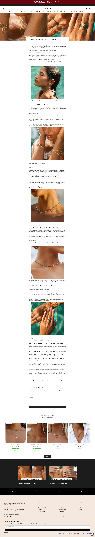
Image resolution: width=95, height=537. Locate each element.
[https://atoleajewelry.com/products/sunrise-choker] (47, 262)
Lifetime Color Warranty (42, 507)
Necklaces (37, 11)
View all (47, 456)
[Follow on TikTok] (12, 516)
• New (30, 11)
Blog (38, 514)
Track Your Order (61, 505)
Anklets (70, 11)
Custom (20, 11)
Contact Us (60, 504)
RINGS (43, 11)
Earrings (55, 11)
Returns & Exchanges (62, 509)
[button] (92, 534)
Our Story (39, 502)
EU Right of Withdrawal (62, 516)
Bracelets (62, 11)
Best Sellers (12, 11)
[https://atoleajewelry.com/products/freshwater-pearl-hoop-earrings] (47, 82)
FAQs (59, 502)
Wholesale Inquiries (41, 511)
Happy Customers (41, 505)
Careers (39, 513)
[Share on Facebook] (33, 380)
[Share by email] (61, 380)
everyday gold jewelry (41, 50)
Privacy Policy (49, 390)
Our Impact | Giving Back (42, 504)
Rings (80, 504)
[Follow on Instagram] (4, 516)
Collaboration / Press (41, 509)
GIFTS (75, 11)
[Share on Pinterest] (52, 380)
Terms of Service (56, 390)
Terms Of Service (61, 511)
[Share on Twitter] (42, 380)
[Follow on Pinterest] (7, 516)
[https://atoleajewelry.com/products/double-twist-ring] (47, 318)
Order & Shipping (61, 507)
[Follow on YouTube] (10, 516)
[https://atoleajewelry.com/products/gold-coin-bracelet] (47, 143)
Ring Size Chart (61, 514)
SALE (25, 11)
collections (82, 11)
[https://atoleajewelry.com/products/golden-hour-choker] (47, 205)
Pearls (49, 11)
